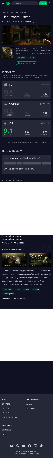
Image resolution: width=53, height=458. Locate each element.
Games (11, 13)
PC (3, 21)
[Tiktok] (41, 445)
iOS (6, 21)
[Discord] (23, 445)
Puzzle (26, 289)
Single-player (8, 294)
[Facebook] (29, 445)
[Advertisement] (26, 208)
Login (43, 3)
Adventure (22, 58)
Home (4, 13)
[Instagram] (35, 445)
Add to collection (28, 63)
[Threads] (17, 445)
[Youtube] (11, 445)
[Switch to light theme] (50, 3)
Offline (36, 289)
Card (32, 58)
